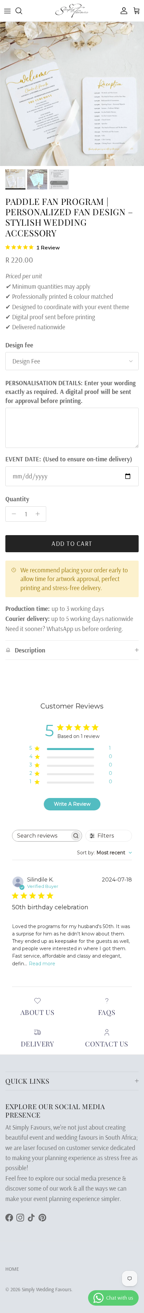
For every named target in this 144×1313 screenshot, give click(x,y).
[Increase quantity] (39, 514)
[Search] (22, 10)
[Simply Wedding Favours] (72, 10)
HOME (12, 1269)
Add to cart (72, 543)
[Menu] (7, 10)
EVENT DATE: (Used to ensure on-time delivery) (68, 459)
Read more (42, 964)
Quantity (17, 499)
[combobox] (104, 853)
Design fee (19, 345)
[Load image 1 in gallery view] (72, 94)
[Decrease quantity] (12, 514)
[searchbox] (41, 835)
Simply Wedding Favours (46, 1289)
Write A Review (72, 804)
